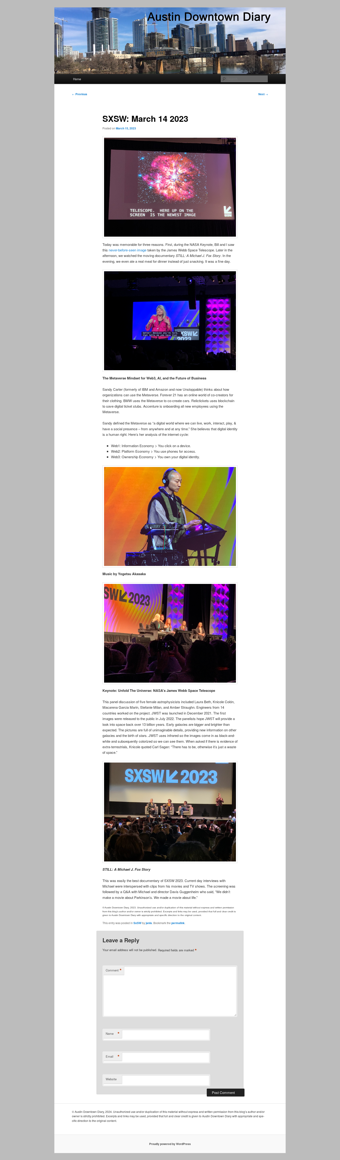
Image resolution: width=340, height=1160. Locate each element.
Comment (114, 970)
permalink (178, 923)
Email (113, 1056)
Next (263, 94)
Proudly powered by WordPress (170, 1144)
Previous (79, 94)
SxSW (137, 923)
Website (111, 1079)
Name (113, 1033)
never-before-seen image (127, 249)
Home (77, 79)
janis (149, 923)
